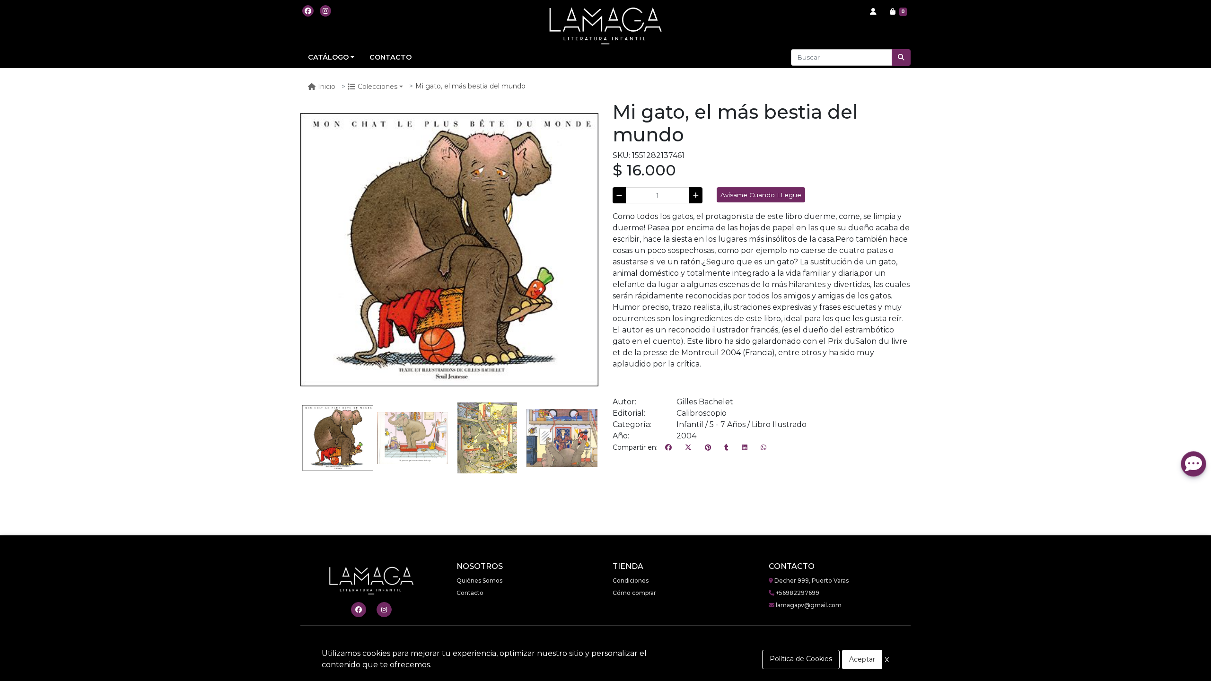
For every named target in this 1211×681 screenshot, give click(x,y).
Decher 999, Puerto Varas (811, 580)
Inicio (326, 86)
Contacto (469, 592)
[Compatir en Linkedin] (744, 448)
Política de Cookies (801, 659)
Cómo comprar (634, 592)
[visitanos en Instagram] (325, 11)
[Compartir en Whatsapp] (763, 448)
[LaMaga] (605, 26)
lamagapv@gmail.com (808, 605)
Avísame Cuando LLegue (760, 195)
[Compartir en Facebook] (668, 448)
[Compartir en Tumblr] (726, 448)
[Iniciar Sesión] (873, 12)
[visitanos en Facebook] (308, 11)
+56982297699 (796, 592)
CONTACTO (390, 57)
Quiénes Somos (479, 580)
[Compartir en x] (688, 448)
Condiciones (631, 580)
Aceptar (862, 659)
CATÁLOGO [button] (328, 57)
